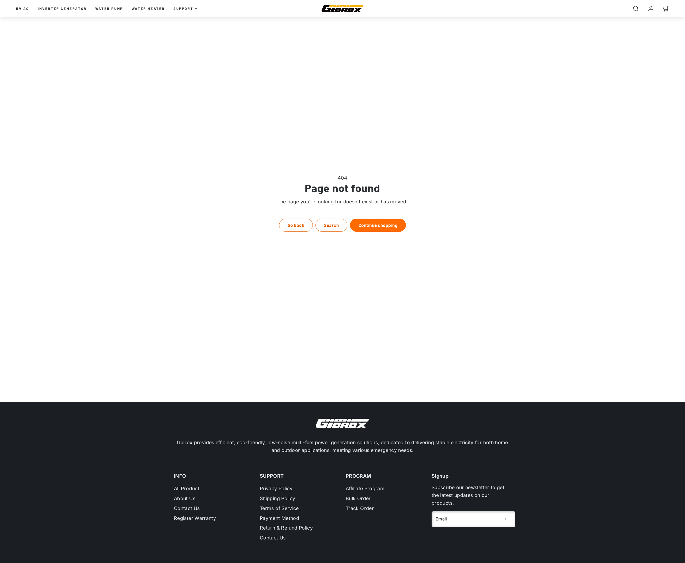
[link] (650, 8)
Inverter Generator (62, 8)
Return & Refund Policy (286, 528)
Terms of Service (279, 508)
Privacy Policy (276, 488)
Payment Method (279, 518)
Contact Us (187, 508)
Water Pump (109, 8)
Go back (296, 225)
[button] (635, 8)
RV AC (22, 8)
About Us (184, 498)
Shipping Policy (277, 498)
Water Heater (148, 8)
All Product (186, 488)
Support (183, 8)
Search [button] (331, 225)
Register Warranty (195, 518)
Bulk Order (358, 498)
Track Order (360, 508)
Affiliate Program (365, 488)
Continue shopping (378, 225)
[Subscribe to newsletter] (505, 519)
